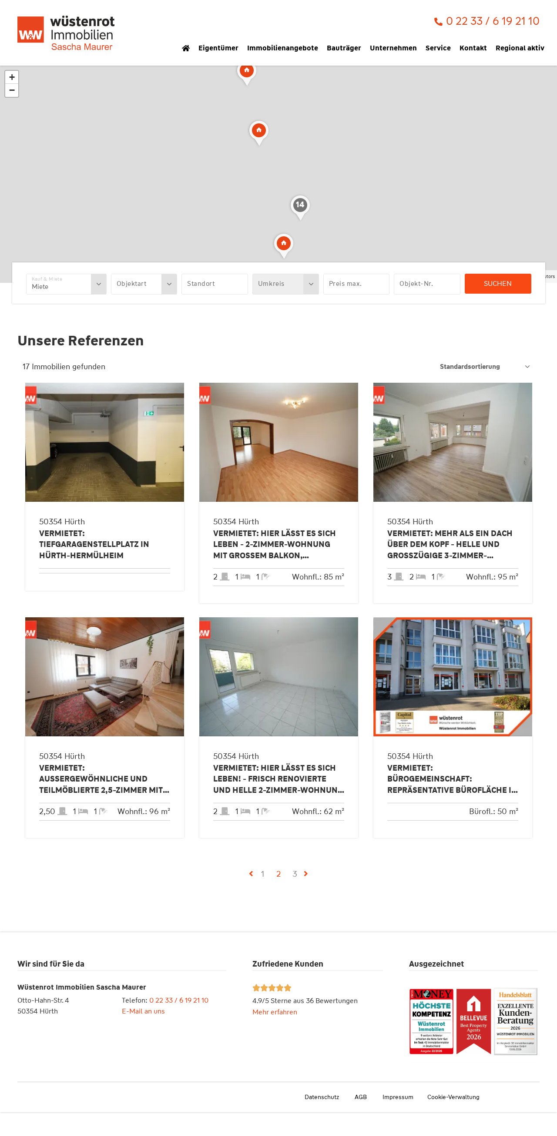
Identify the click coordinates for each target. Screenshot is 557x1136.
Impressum (398, 1097)
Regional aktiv (520, 48)
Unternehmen (393, 48)
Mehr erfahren (274, 1012)
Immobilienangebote (282, 48)
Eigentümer (218, 48)
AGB (361, 1097)
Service (438, 48)
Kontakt (473, 48)
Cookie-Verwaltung (453, 1097)
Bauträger (344, 48)
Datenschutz (322, 1097)
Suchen (498, 283)
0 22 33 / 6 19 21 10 (178, 1000)
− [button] (12, 90)
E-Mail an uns (143, 1011)
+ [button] (12, 77)
